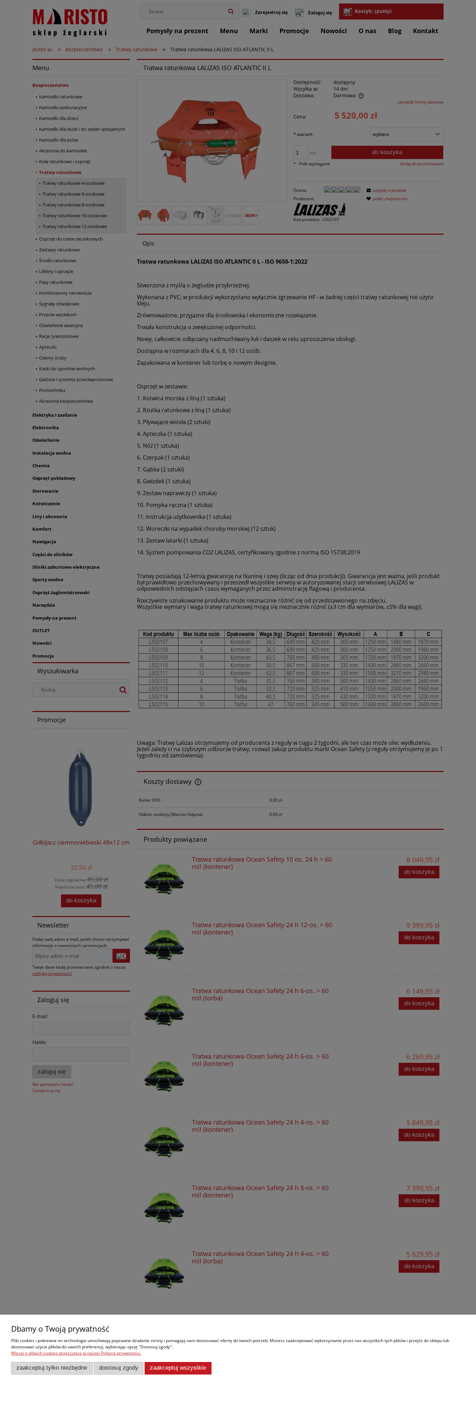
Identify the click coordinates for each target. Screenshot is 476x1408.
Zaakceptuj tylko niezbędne (51, 1367)
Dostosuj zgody (118, 1367)
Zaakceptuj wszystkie (178, 1367)
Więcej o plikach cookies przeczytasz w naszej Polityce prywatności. (76, 1353)
